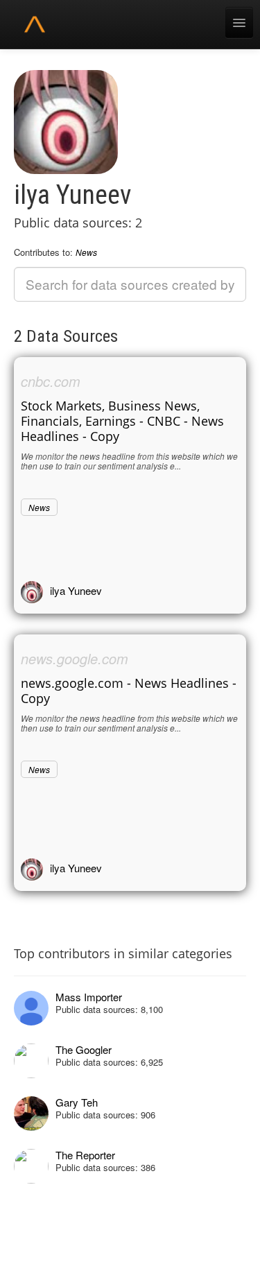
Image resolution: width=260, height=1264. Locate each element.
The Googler (83, 1049)
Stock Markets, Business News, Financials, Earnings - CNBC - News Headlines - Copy (122, 420)
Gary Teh (76, 1102)
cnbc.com (50, 381)
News (86, 252)
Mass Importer (88, 996)
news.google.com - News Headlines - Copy (128, 691)
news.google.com (74, 658)
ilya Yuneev (76, 590)
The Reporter (85, 1155)
